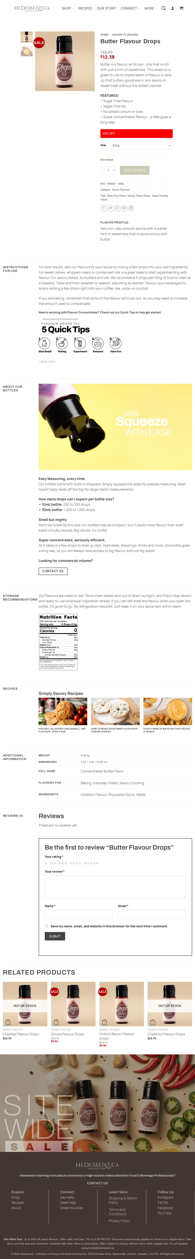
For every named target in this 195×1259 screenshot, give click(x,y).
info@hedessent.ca (102, 1247)
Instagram (165, 1197)
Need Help (68, 1202)
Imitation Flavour (94, 794)
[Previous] (41, 61)
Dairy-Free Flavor (116, 195)
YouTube (165, 1213)
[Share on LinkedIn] (131, 208)
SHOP (66, 8)
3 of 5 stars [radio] (62, 863)
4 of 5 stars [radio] (75, 863)
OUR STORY (106, 8)
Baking (86, 783)
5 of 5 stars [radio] (90, 863)
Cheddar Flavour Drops (21, 1034)
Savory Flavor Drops (139, 195)
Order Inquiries (71, 1207)
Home (104, 34)
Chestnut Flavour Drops (166, 1034)
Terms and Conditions (117, 1211)
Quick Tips (127, 312)
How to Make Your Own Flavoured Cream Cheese (114, 730)
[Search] (164, 8)
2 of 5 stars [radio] (52, 863)
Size (103, 145)
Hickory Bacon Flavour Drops (116, 1036)
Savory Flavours (125, 34)
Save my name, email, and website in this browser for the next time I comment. (109, 926)
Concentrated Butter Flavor (102, 771)
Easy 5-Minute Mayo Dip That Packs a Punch (166, 730)
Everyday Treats (105, 783)
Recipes (17, 1202)
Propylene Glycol (121, 794)
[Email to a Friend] (117, 208)
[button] (181, 8)
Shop (15, 1197)
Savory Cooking (131, 783)
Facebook (165, 1207)
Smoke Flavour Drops (67, 1034)
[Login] (173, 8)
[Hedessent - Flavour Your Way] (32, 8)
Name (50, 906)
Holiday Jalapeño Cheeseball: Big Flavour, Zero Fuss (62, 730)
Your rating (54, 857)
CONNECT (129, 8)
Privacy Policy (119, 1220)
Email (123, 906)
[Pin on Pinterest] (124, 208)
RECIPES (85, 8)
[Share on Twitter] (111, 208)
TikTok (163, 1202)
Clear (169, 139)
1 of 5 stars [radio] (46, 863)
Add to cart (134, 170)
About (16, 1207)
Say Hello (67, 1197)
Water (141, 794)
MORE (149, 8)
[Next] (88, 61)
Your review (55, 871)
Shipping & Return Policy (123, 1200)
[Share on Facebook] (104, 208)
